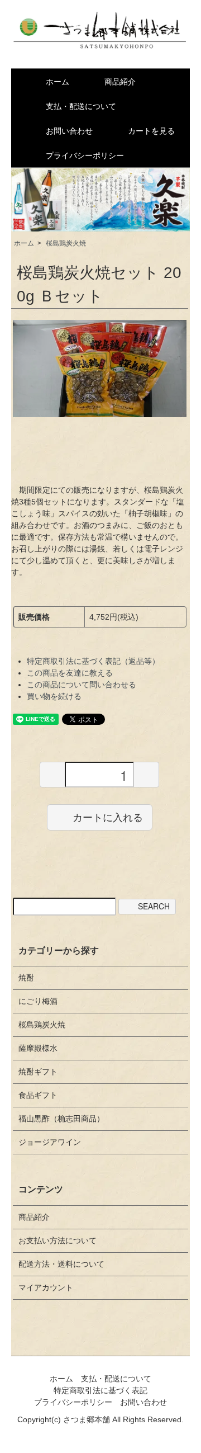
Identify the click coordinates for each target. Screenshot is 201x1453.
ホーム (57, 81)
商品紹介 (120, 81)
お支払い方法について (57, 1240)
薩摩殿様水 (38, 1048)
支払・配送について (81, 106)
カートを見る (151, 130)
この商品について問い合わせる (81, 684)
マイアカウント (45, 1287)
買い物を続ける (54, 696)
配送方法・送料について (61, 1263)
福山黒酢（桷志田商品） (61, 1118)
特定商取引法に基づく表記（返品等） (93, 661)
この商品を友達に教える (70, 672)
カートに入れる (108, 817)
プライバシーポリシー (85, 155)
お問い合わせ (69, 130)
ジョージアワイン (49, 1142)
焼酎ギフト (38, 1071)
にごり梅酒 (38, 1001)
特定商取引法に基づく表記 (100, 1390)
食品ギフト (38, 1095)
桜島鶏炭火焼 (66, 243)
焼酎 (26, 977)
